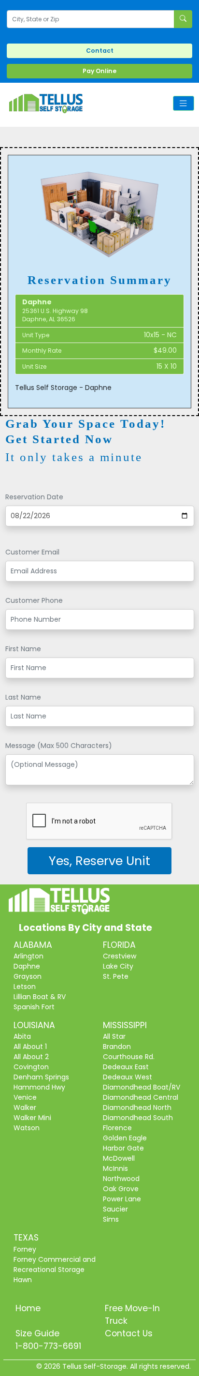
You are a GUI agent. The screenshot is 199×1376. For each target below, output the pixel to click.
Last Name (23, 697)
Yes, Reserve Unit (99, 860)
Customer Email (32, 552)
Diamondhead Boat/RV (141, 1087)
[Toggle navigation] (183, 103)
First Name (23, 649)
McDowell (119, 1158)
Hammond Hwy (39, 1087)
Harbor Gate (123, 1148)
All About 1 (30, 1046)
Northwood (121, 1178)
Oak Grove (121, 1189)
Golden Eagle (125, 1138)
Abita (22, 1036)
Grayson (28, 976)
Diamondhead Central (140, 1097)
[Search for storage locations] (183, 19)
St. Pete (115, 976)
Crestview (119, 956)
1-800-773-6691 (48, 1346)
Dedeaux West (127, 1077)
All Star (114, 1036)
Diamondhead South (138, 1117)
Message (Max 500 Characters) (58, 745)
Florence (117, 1128)
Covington (31, 1067)
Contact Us (129, 1333)
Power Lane (122, 1199)
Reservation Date (34, 497)
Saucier (115, 1209)
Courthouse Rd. (129, 1057)
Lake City (118, 966)
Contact (100, 50)
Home (28, 1308)
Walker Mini (32, 1117)
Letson (25, 986)
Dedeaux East (126, 1067)
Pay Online (99, 71)
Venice (25, 1097)
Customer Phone (34, 600)
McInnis (115, 1168)
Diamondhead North (137, 1107)
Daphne (27, 966)
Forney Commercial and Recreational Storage (55, 1264)
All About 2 (31, 1057)
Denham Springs (41, 1077)
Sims (111, 1219)
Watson (27, 1128)
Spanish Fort (34, 1007)
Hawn (23, 1280)
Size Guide (37, 1333)
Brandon (117, 1046)
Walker (25, 1107)
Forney (25, 1249)
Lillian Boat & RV (40, 997)
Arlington (28, 956)
